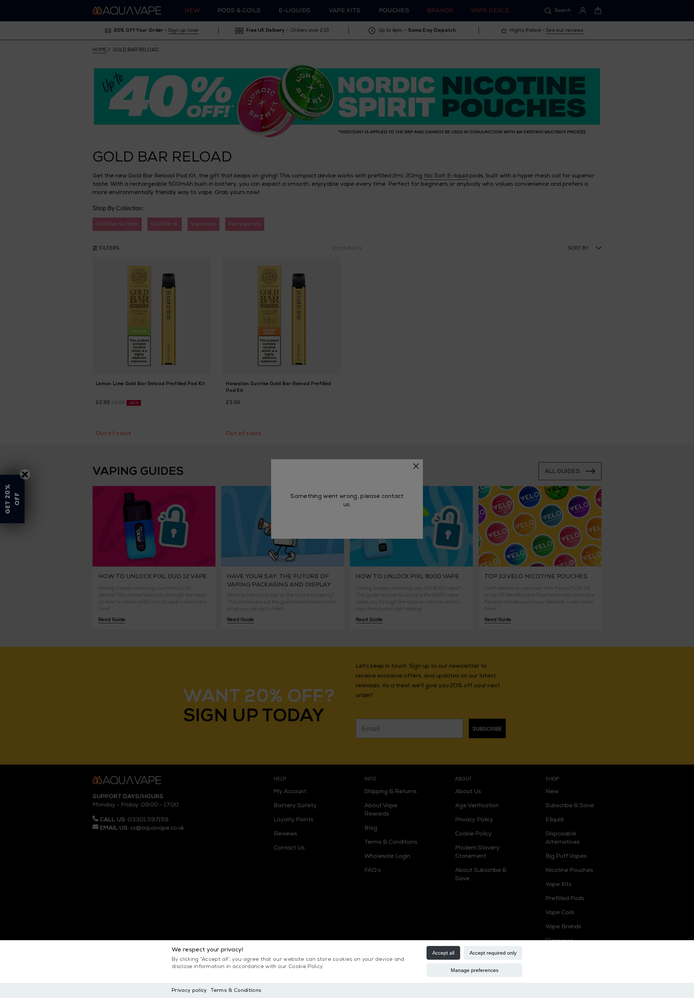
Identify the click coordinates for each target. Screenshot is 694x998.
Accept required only (493, 953)
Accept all (443, 953)
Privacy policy (189, 990)
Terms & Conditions (235, 990)
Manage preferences (474, 970)
